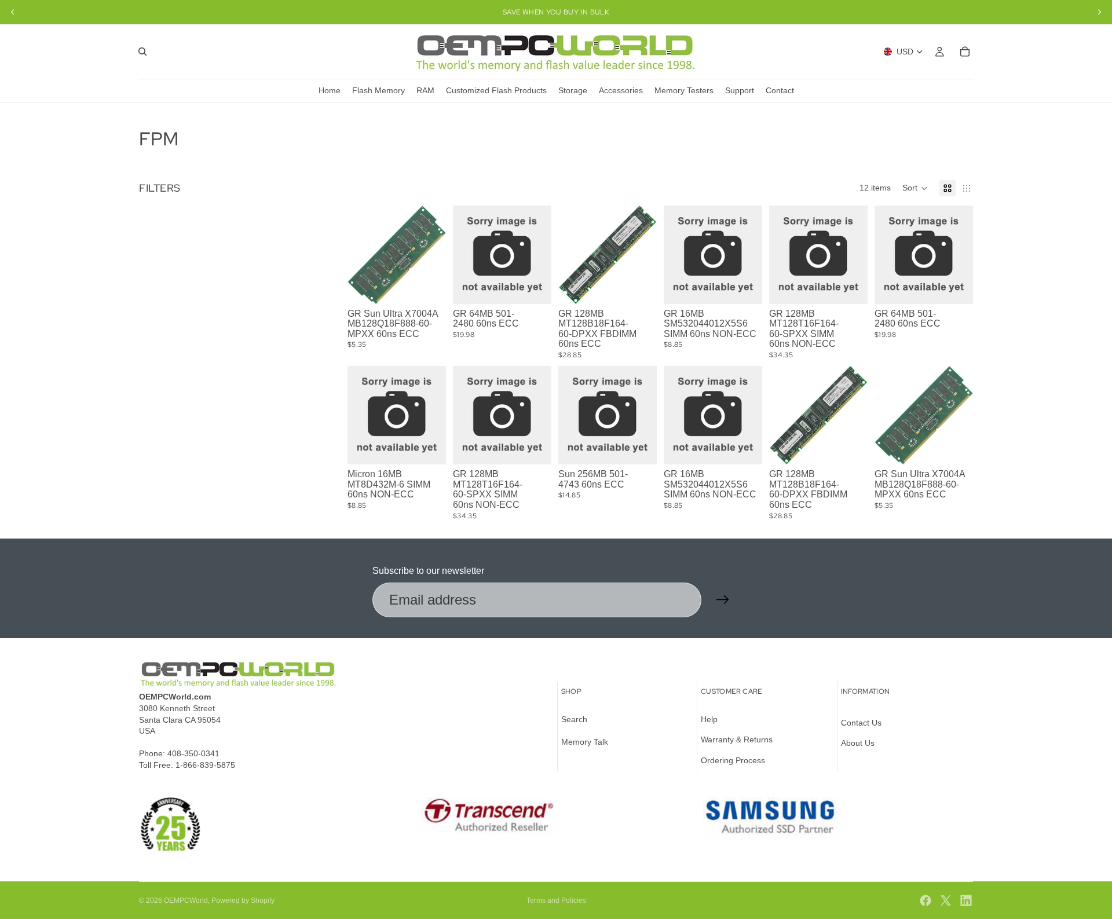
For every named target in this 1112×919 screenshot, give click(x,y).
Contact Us (861, 722)
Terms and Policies (556, 900)
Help (709, 719)
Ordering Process (733, 760)
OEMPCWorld (186, 900)
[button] (915, 188)
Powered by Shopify (243, 900)
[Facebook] (925, 900)
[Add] (428, 286)
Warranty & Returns (737, 739)
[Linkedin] (966, 900)
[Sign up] (723, 600)
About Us (858, 743)
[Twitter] (946, 900)
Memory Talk (584, 741)
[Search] (142, 51)
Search (574, 719)
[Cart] (965, 51)
